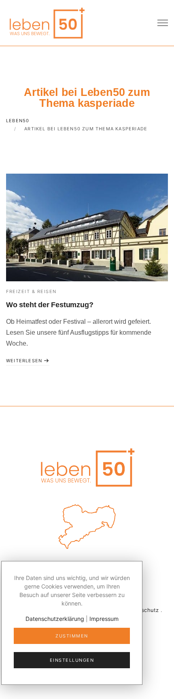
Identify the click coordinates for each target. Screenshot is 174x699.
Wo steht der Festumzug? (49, 305)
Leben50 (17, 120)
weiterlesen (25, 360)
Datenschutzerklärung (54, 618)
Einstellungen (72, 660)
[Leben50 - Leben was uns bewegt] (46, 22)
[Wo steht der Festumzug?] (87, 228)
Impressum (104, 618)
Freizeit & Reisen (31, 291)
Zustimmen (71, 636)
